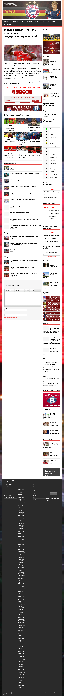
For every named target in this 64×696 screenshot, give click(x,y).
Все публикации (8, 495)
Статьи (37, 21)
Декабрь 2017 (21, 640)
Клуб (22, 21)
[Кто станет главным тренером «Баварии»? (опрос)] (46, 415)
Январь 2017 (21, 653)
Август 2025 (21, 505)
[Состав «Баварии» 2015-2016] (46, 72)
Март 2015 (20, 682)
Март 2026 (20, 496)
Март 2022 (20, 565)
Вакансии (6, 493)
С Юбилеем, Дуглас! (53, 461)
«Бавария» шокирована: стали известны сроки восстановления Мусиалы (10, 128)
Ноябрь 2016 (21, 656)
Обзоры (29, 21)
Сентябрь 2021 (21, 575)
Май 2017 (20, 646)
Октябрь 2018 (21, 624)
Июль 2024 (20, 526)
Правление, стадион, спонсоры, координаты (49, 86)
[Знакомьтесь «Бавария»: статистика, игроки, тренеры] (46, 62)
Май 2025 (20, 510)
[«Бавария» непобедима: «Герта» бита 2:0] (6, 269)
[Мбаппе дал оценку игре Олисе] (6, 182)
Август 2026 (21, 489)
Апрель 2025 (21, 512)
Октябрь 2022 (21, 556)
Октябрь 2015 (21, 676)
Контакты (6, 488)
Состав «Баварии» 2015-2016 (54, 70)
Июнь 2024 (20, 528)
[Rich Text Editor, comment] (23, 298)
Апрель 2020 (21, 596)
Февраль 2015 (21, 684)
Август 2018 (21, 627)
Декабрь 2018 (21, 620)
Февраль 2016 (21, 669)
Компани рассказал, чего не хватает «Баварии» (24, 219)
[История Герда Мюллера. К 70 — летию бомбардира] (46, 445)
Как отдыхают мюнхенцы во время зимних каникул (50, 285)
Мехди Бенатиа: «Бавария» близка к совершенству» (25, 249)
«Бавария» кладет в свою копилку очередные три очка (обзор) (25, 274)
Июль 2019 (20, 609)
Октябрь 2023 (21, 541)
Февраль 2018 (21, 637)
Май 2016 (20, 664)
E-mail (6, 313)
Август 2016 (21, 661)
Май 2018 (20, 632)
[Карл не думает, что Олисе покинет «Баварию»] (6, 189)
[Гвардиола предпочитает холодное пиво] (46, 425)
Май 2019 (20, 612)
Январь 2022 (21, 569)
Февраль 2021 (21, 583)
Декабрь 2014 (21, 687)
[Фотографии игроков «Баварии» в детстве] (46, 275)
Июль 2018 (20, 629)
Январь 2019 (21, 619)
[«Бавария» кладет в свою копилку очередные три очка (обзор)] (6, 276)
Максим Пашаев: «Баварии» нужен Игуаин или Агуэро (24, 237)
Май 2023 (20, 548)
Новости (15, 21)
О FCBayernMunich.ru (9, 484)
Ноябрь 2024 (21, 520)
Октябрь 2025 (21, 502)
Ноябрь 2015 (21, 674)
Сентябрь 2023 (21, 543)
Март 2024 (20, 533)
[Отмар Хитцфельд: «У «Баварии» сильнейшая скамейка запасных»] (6, 245)
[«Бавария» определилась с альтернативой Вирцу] (6, 208)
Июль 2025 (20, 507)
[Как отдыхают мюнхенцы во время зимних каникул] (46, 285)
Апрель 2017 (21, 648)
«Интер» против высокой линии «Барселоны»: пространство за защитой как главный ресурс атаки (51, 329)
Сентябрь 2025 (21, 504)
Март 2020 (20, 598)
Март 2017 (20, 650)
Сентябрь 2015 (21, 677)
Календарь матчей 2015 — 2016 (53, 77)
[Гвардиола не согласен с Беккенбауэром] (46, 433)
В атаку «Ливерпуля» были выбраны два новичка (24, 173)
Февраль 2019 (21, 617)
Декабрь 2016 (21, 655)
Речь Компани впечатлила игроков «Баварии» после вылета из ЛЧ (25, 226)
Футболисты (8, 24)
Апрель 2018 (21, 633)
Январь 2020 (21, 601)
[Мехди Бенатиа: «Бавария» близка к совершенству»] (6, 252)
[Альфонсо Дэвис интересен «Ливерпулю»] (6, 195)
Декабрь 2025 (21, 499)
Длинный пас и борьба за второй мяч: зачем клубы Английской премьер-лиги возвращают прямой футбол (51, 340)
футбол (56, 498)
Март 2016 (20, 667)
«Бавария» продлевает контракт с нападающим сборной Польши (51, 364)
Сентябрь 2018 (21, 625)
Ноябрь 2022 (21, 554)
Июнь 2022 (20, 562)
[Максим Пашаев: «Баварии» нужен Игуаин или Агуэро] (6, 239)
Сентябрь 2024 (21, 523)
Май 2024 (20, 530)
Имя (5, 308)
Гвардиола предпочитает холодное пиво (53, 424)
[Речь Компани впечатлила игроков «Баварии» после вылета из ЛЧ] (6, 228)
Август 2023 (21, 544)
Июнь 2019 (20, 611)
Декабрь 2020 (21, 585)
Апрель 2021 (21, 582)
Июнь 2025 (20, 509)
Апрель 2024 (21, 531)
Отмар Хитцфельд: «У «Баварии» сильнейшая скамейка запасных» (24, 243)
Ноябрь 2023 (21, 539)
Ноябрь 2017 (21, 642)
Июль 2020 (20, 593)
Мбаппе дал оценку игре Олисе (19, 180)
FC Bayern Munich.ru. (16, 693)
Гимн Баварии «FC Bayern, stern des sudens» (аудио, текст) (51, 96)
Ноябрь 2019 (21, 603)
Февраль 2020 (21, 599)
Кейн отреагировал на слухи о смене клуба (23, 199)
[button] (6, 290)
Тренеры (54, 21)
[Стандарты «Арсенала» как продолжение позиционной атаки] (46, 351)
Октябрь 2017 (21, 643)
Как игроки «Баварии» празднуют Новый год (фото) (51, 266)
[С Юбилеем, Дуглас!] (46, 463)
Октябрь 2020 (21, 588)
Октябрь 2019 (21, 604)
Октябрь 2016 (21, 658)
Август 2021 (21, 577)
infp (33, 486)
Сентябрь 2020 (21, 590)
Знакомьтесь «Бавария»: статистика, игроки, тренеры (50, 62)
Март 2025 (20, 513)
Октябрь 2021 (21, 573)
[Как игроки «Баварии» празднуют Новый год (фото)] (46, 266)
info (33, 484)
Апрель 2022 (21, 564)
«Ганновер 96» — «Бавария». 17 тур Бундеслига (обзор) (24, 261)
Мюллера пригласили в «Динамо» (20, 212)
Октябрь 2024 (21, 522)
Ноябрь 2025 (21, 501)
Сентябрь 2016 (21, 659)
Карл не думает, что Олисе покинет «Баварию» (24, 186)
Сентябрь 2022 (21, 557)
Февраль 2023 (21, 549)
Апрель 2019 (21, 614)
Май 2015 (20, 680)
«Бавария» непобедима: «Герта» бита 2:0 (22, 267)
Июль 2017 (20, 645)
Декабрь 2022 (21, 552)
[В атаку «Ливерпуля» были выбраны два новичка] (6, 176)
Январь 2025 (21, 517)
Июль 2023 (20, 546)
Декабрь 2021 (21, 570)
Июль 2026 (20, 491)
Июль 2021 (20, 578)
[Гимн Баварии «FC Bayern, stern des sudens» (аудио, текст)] (46, 96)
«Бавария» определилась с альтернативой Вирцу (25, 206)
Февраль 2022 (21, 567)
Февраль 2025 (21, 515)
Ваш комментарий (9, 288)
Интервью (46, 21)
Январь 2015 (21, 685)
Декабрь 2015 (21, 672)
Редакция (6, 486)
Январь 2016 (21, 671)
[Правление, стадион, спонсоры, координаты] (46, 86)
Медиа (17, 24)
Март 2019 (20, 616)
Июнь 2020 (20, 595)
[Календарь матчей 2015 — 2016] (46, 78)
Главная (6, 21)
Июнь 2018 (20, 630)
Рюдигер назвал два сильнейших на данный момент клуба (26, 167)
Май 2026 (20, 492)
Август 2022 (21, 559)
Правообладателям (8, 491)
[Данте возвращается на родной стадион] (46, 455)
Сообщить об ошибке (9, 497)
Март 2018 (20, 635)
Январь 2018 (21, 638)
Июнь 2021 (20, 580)
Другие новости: (10, 163)
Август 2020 (21, 591)
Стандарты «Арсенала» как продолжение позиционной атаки (51, 351)
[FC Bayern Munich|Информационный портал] (32, 18)
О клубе (46, 56)
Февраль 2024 (21, 535)
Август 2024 (21, 525)
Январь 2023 (21, 551)
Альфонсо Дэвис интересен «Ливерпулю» (22, 193)
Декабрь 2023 (21, 538)
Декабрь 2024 (21, 518)
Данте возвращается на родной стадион (54, 454)
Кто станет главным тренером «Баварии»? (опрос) (49, 415)
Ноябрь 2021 (21, 572)
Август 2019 (21, 607)
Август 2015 (21, 679)
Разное (34, 499)
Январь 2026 (21, 497)
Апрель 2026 (21, 494)
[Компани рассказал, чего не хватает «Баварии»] (6, 221)
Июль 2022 (20, 560)
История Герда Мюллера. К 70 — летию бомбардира (51, 445)
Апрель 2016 (21, 666)
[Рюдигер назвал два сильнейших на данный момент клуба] (6, 169)
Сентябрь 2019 (21, 606)
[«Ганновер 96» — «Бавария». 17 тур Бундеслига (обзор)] (6, 263)
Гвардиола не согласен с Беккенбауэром (54, 432)
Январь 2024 (21, 536)
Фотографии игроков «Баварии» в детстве (50, 275)
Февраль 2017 (21, 651)
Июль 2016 (20, 663)
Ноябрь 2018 (21, 622)
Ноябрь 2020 (21, 586)
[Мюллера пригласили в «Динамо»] (6, 215)
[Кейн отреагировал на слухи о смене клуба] (6, 202)
